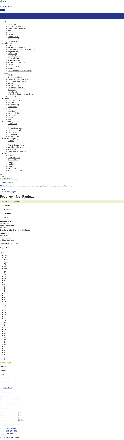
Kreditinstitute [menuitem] (13, 160)
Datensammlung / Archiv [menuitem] (17, 28)
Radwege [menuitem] (11, 117)
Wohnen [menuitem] (7, 98)
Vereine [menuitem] (10, 119)
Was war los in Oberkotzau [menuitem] (17, 151)
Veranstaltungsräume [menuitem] (16, 145)
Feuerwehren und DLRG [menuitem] (16, 88)
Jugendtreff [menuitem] (12, 111)
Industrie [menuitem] (11, 162)
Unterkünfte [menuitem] (12, 134)
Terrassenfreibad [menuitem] (14, 113)
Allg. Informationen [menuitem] (15, 170)
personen (68, 186)
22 (5, 327)
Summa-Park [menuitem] (12, 124)
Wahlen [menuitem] (10, 64)
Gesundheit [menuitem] (12, 96)
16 (5, 314)
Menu (2, 10)
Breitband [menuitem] (11, 69)
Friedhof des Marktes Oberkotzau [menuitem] (20, 71)
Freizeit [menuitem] (6, 109)
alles (4, 186)
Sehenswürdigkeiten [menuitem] (15, 128)
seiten (17, 186)
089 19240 (21, 420)
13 (5, 308)
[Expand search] (1, 174)
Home (6, 190)
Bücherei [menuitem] (11, 83)
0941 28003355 (11, 433)
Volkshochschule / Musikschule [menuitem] (19, 79)
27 (5, 272)
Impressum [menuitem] (8, 18)
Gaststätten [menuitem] (12, 132)
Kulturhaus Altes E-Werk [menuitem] (16, 147)
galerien (48, 186)
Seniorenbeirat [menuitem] (13, 58)
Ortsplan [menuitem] (11, 32)
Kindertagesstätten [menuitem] (15, 77)
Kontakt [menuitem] (7, 14)
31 (5, 280)
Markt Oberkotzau (6, 6)
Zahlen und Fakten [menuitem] (14, 26)
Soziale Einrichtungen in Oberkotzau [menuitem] (21, 94)
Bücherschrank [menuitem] (13, 86)
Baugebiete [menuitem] (12, 102)
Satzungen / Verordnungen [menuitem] (18, 62)
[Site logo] (6, 3)
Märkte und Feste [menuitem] (14, 143)
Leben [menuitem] (6, 73)
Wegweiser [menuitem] (12, 45)
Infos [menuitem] (5, 22)
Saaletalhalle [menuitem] (12, 149)
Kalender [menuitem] (11, 141)
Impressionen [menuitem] (13, 41)
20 (5, 323)
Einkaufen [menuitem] (11, 156)
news (10, 186)
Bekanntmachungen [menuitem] (15, 60)
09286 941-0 (7, 388)
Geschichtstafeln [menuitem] (14, 136)
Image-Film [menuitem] (12, 24)
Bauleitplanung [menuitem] (13, 105)
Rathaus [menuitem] (7, 43)
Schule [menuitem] (10, 75)
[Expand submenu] (8, 22)
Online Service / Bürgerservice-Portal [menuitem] (21, 49)
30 (5, 278)
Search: (2, 176)
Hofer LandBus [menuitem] (13, 92)
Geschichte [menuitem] (12, 35)
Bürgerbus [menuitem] (12, 90)
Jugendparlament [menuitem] (14, 56)
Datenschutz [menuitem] (8, 16)
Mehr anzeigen (5, 363)
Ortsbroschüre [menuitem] (13, 37)
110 (19, 412)
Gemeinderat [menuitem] (12, 54)
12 (5, 306)
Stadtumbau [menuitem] (12, 107)
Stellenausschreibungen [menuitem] (16, 47)
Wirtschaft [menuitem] (7, 153)
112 (19, 415)
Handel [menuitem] (10, 166)
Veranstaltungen (10, 192)
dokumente (58, 186)
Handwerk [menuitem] (11, 164)
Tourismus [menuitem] (8, 122)
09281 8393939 (11, 428)
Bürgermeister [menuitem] (13, 52)
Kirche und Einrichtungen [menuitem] (17, 81)
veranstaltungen (36, 186)
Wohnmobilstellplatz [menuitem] (15, 130)
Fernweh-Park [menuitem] (13, 126)
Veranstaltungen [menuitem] (10, 139)
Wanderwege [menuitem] (12, 115)
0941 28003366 (11, 431)
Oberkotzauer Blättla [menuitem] (15, 39)
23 (5, 329)
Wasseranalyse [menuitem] (13, 66)
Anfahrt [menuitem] (10, 30)
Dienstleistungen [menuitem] (14, 158)
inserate (25, 186)
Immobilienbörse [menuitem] (14, 100)
